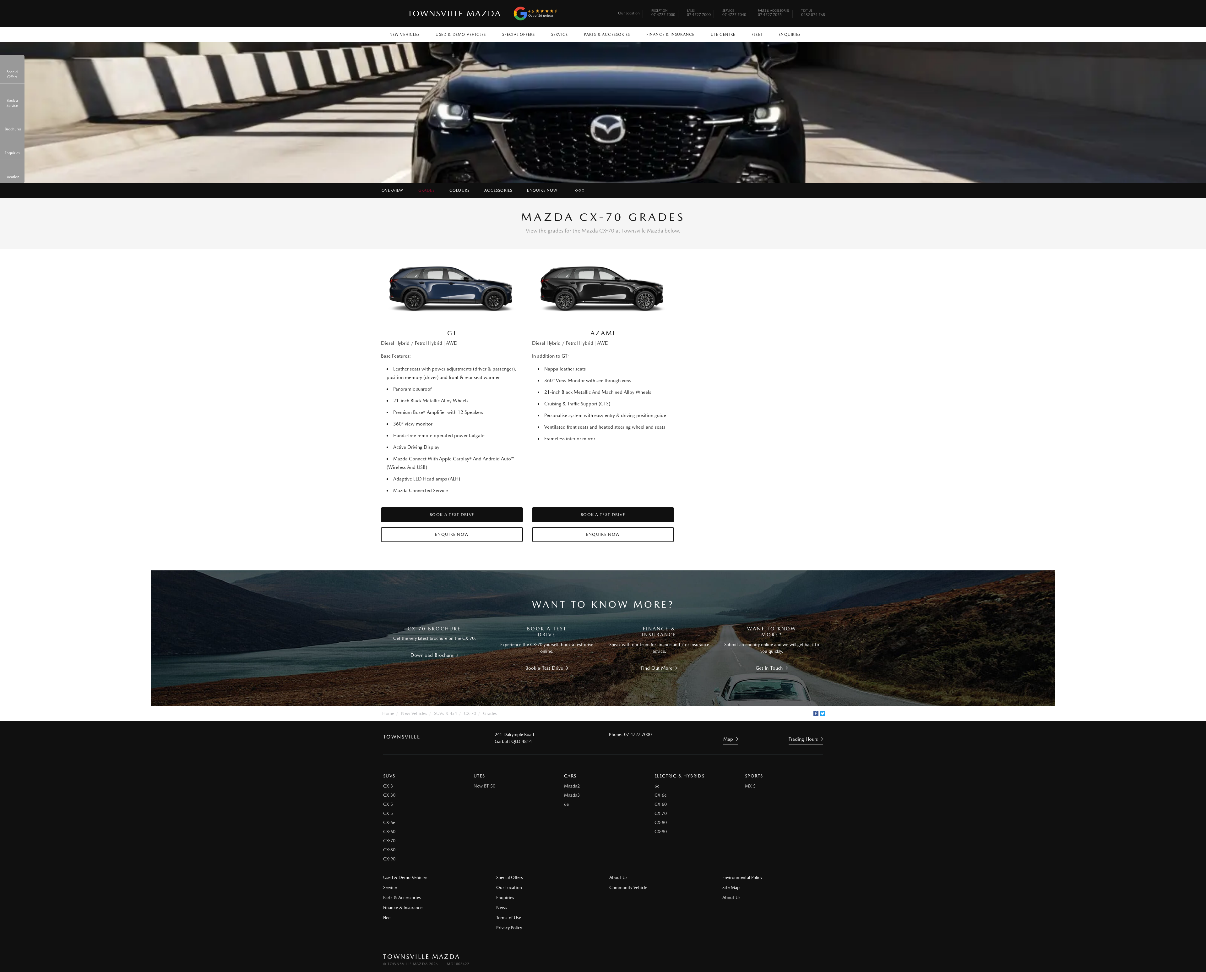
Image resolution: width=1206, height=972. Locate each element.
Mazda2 (572, 785)
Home (388, 713)
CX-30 (389, 795)
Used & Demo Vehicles (461, 34)
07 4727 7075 (774, 13)
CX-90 (389, 858)
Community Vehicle (628, 887)
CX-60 (389, 831)
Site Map (731, 887)
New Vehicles (404, 34)
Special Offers (518, 34)
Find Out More (657, 668)
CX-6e (389, 822)
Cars (570, 775)
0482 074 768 (813, 13)
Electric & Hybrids (679, 775)
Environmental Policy (742, 877)
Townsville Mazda (454, 13)
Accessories (498, 190)
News (501, 907)
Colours (459, 190)
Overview (393, 190)
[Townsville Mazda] (392, 13)
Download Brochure (431, 655)
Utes (479, 775)
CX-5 (388, 804)
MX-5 (750, 785)
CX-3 (388, 785)
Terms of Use (508, 917)
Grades (426, 190)
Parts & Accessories (607, 34)
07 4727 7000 (663, 13)
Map (728, 739)
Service (559, 34)
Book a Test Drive (452, 514)
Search (817, 33)
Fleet (757, 34)
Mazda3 (572, 795)
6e (566, 804)
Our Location (629, 13)
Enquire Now (542, 190)
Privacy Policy (509, 927)
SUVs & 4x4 (445, 713)
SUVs (389, 775)
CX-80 (389, 849)
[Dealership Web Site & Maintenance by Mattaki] (811, 960)
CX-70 (470, 713)
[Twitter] (822, 713)
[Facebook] (815, 713)
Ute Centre (723, 34)
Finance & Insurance (670, 34)
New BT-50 (484, 785)
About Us (618, 877)
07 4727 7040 (734, 13)
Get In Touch (769, 668)
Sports (754, 775)
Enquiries (790, 34)
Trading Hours (803, 739)
